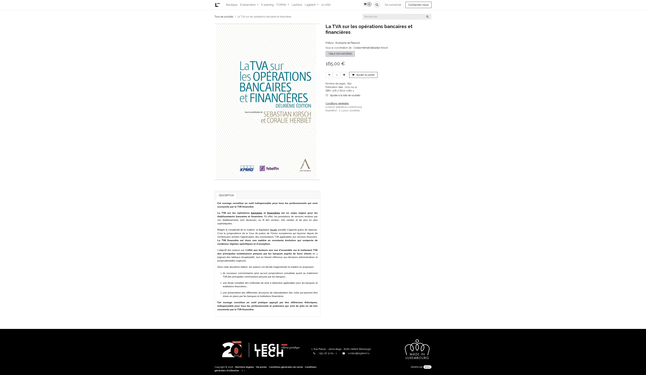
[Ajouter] (344, 75)
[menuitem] (232, 5)
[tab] (226, 195)
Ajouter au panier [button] (365, 74)
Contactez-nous (418, 4)
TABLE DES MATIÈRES (340, 53)
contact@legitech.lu (358, 353)
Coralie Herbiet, (361, 47)
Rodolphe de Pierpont (347, 43)
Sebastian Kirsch (379, 47)
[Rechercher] (427, 17)
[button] (377, 4)
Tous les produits (223, 16)
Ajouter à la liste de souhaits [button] (344, 95)
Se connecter (393, 4)
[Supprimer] (329, 75)
